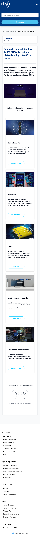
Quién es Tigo (7, 436)
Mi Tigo (5, 488)
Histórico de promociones (11, 468)
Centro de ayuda (8, 505)
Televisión (13, 31)
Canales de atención (9, 508)
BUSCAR (21, 22)
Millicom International (9, 439)
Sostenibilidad (7, 445)
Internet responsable (9, 474)
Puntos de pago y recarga (11, 514)
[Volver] (3, 31)
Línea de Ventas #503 (10, 528)
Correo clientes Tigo (9, 494)
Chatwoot (24, 533)
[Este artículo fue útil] (15, 393)
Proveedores (7, 477)
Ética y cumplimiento (9, 451)
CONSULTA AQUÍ (16, 163)
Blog (4, 454)
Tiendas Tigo (7, 511)
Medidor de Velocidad (9, 517)
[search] (20, 15)
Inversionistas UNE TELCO (11, 442)
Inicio (7, 31)
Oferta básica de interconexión (12, 471)
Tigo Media (6, 491)
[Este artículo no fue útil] (24, 393)
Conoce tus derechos (10, 465)
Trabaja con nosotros (9, 448)
